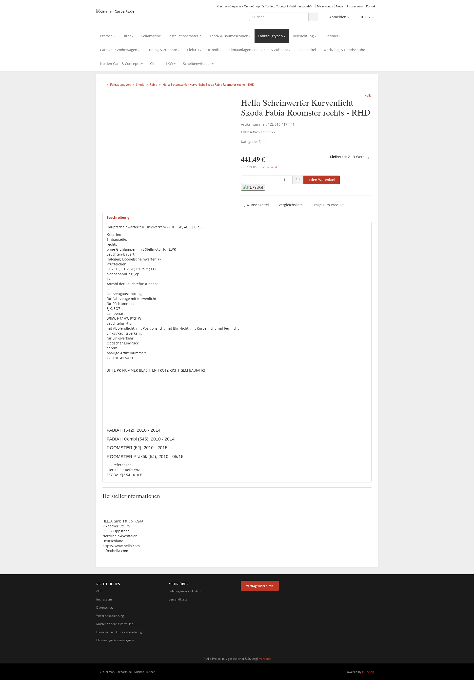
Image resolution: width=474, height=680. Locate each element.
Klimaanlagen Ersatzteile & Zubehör (258, 49)
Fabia (263, 141)
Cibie (154, 63)
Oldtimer (331, 36)
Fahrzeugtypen (270, 36)
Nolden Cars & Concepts (120, 63)
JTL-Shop (368, 672)
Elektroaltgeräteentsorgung (115, 640)
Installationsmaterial (185, 36)
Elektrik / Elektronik (203, 49)
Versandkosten (179, 599)
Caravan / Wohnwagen (118, 49)
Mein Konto (325, 6)
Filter (126, 36)
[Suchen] (313, 17)
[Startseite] (103, 84)
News (340, 6)
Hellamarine (151, 36)
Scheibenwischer (197, 63)
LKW (169, 63)
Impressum (355, 6)
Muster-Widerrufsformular (114, 624)
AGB (99, 591)
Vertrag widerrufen (259, 586)
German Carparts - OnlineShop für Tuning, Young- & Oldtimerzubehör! (265, 6)
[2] (253, 187)
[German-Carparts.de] (140, 16)
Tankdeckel (307, 49)
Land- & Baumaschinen (229, 36)
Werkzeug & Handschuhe (344, 49)
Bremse (106, 36)
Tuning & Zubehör (162, 49)
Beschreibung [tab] (117, 217)
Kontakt (371, 6)
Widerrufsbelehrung (110, 616)
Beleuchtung (303, 36)
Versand (272, 167)
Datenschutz (105, 607)
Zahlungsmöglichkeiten (184, 591)
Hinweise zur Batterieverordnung (119, 632)
